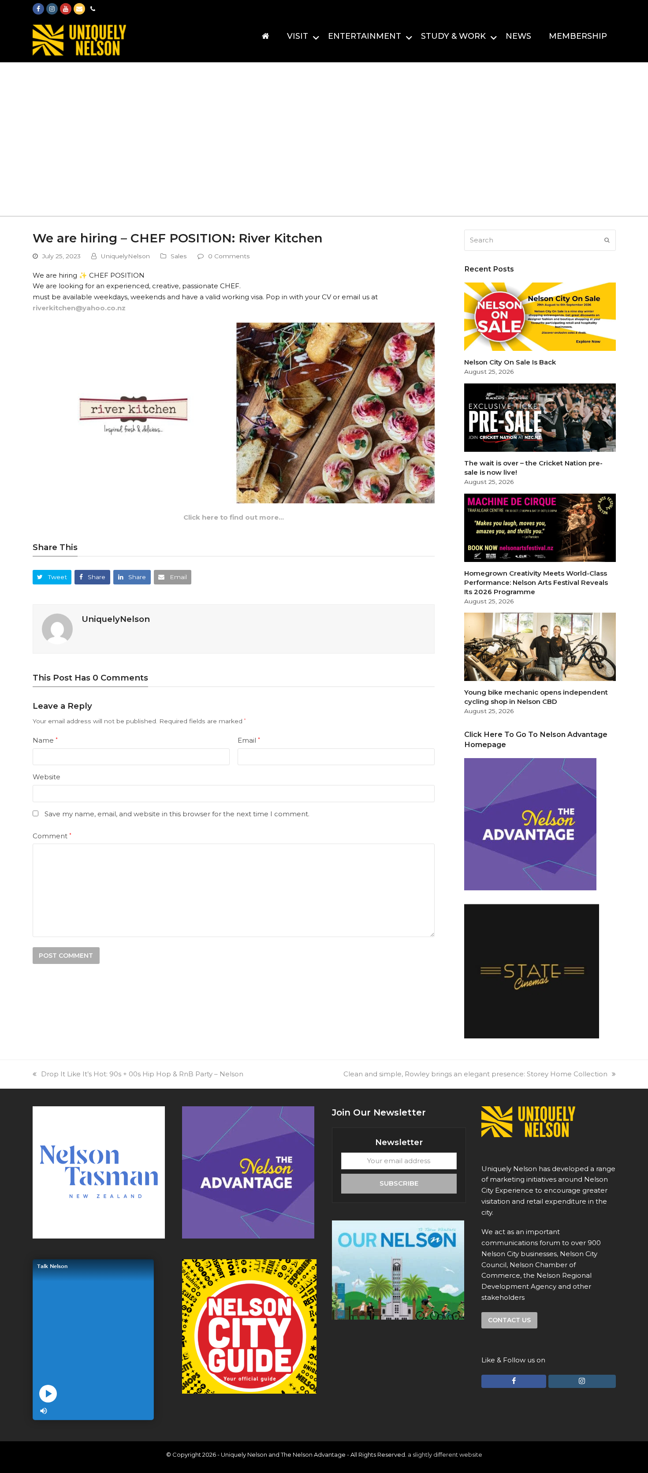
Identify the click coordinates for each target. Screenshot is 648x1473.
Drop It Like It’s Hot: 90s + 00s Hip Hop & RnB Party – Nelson (142, 1074)
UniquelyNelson (125, 256)
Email (249, 740)
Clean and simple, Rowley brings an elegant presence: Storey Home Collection (475, 1074)
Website (46, 777)
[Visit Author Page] (57, 628)
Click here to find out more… (233, 517)
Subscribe (399, 1183)
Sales (179, 256)
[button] (52, 577)
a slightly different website (445, 1454)
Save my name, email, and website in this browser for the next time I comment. (177, 814)
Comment (52, 836)
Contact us (509, 1320)
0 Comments (229, 256)
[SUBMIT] (607, 240)
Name (45, 740)
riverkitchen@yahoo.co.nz (79, 308)
